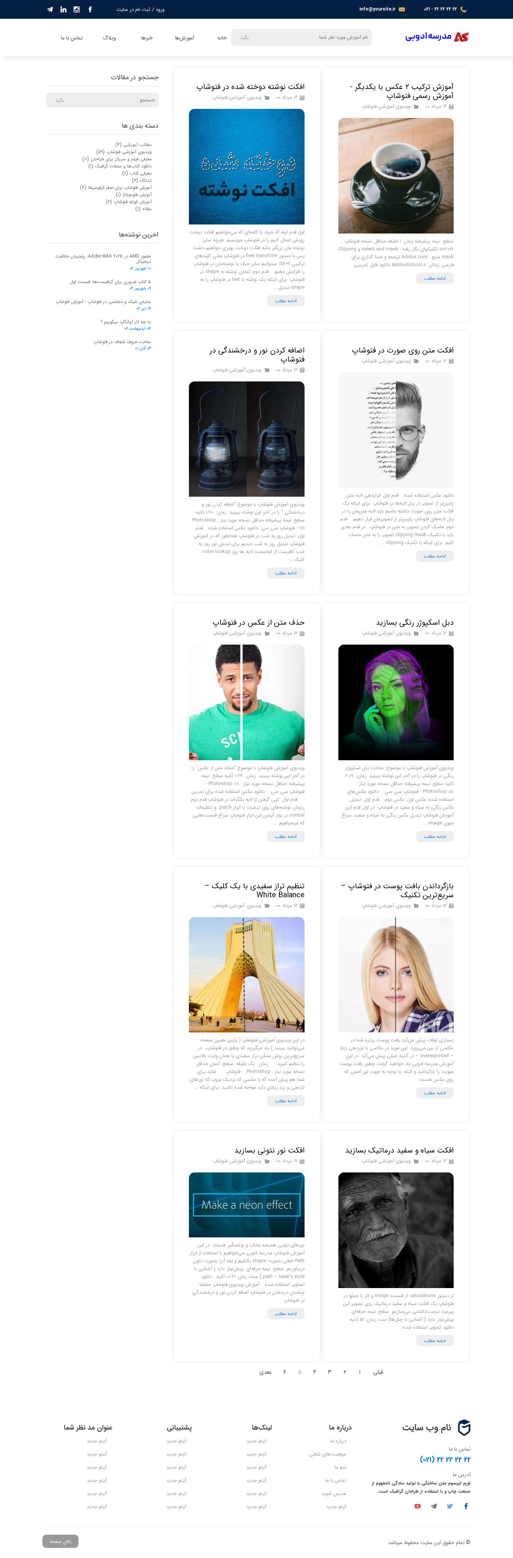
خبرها (147, 38)
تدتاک (142, 180)
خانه (222, 38)
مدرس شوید (333, 1494)
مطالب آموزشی (133, 144)
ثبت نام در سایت (133, 10)
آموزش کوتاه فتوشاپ (129, 201)
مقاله (143, 208)
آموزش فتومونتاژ (134, 194)
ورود (160, 10)
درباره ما (338, 1441)
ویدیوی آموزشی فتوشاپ (386, 106)
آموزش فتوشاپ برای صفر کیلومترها (116, 187)
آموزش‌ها (184, 38)
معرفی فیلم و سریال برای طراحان (117, 159)
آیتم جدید (336, 1507)
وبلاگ (109, 38)
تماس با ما (72, 38)
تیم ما (340, 1467)
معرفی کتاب (137, 173)
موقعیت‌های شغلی (327, 1454)
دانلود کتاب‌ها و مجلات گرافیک (120, 166)
